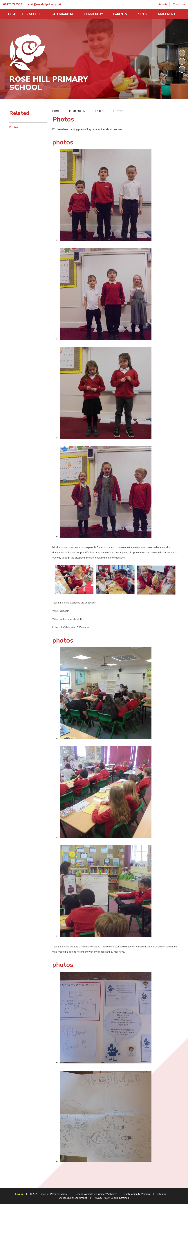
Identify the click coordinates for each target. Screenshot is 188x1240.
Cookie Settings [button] (120, 1198)
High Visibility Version (137, 1194)
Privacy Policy (102, 1198)
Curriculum (77, 111)
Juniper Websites (107, 1194)
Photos (118, 111)
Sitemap (162, 1194)
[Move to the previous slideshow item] (182, 61)
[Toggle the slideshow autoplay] (182, 53)
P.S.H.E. (99, 111)
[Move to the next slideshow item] (182, 69)
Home (55, 111)
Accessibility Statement (73, 1198)
